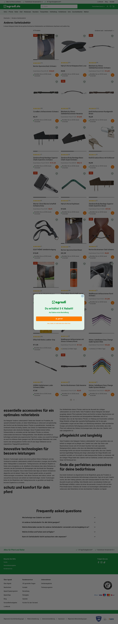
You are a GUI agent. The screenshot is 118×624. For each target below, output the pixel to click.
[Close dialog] (82, 296)
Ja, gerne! (59, 319)
